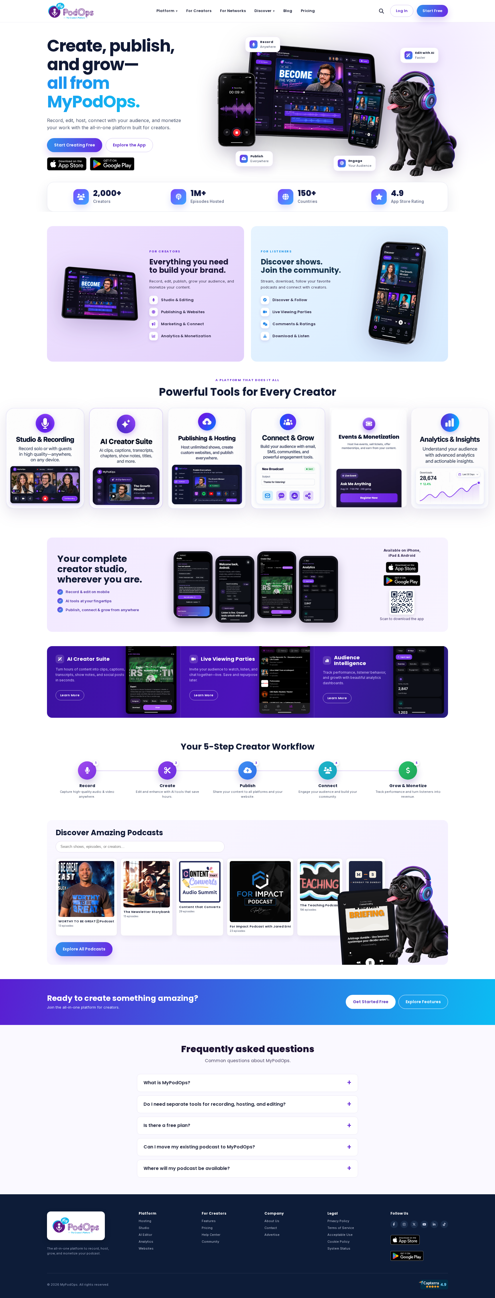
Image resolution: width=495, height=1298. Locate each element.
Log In (402, 10)
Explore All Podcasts (84, 949)
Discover (263, 10)
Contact (270, 1228)
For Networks (233, 10)
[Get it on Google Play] (112, 163)
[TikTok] (444, 1224)
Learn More (70, 695)
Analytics (146, 1242)
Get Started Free (370, 1002)
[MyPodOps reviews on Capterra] (433, 1284)
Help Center (211, 1235)
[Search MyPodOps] (381, 11)
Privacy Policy (338, 1221)
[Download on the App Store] (67, 163)
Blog (287, 10)
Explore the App (129, 145)
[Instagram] (404, 1224)
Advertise (272, 1235)
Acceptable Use (340, 1235)
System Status (338, 1248)
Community (210, 1242)
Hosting (145, 1221)
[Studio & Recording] (45, 458)
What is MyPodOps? (167, 1082)
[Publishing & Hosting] (207, 458)
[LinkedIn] (434, 1224)
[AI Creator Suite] (126, 458)
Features (209, 1221)
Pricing (308, 10)
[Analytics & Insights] (449, 458)
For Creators (198, 10)
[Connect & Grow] (288, 458)
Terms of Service (340, 1228)
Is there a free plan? (167, 1125)
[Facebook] (394, 1224)
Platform (165, 10)
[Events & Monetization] (369, 458)
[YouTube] (424, 1224)
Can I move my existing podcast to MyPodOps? (199, 1147)
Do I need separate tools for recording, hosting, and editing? (215, 1104)
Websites (146, 1248)
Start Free (432, 10)
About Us (271, 1221)
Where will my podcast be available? (187, 1168)
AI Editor (145, 1235)
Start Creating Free (74, 145)
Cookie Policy (338, 1242)
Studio (144, 1228)
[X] (414, 1224)
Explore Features (423, 1002)
